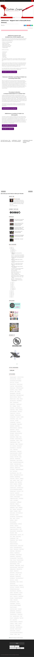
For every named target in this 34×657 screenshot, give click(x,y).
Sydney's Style (12, 610)
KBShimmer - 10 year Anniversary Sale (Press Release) (16, 280)
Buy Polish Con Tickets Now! (8, 128)
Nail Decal (11, 520)
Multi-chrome (12, 514)
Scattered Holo (18, 576)
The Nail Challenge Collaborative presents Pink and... (17, 261)
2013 (11, 295)
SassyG (17, 574)
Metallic (11, 511)
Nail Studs (20, 523)
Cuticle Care (18, 422)
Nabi (11, 518)
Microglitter (15, 511)
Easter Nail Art (12, 436)
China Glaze (12, 407)
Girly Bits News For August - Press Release (17, 275)
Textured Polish (12, 612)
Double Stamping (13, 431)
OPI (22, 534)
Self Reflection (12, 578)
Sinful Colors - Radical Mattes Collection (17, 263)
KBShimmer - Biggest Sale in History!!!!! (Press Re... (16, 259)
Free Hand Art (19, 445)
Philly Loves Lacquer (13, 541)
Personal (20, 540)
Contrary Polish (12, 416)
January (12, 289)
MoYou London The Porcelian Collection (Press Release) (17, 267)
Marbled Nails (12, 507)
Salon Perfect (12, 572)
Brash (11, 402)
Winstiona (18, 630)
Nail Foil (16, 520)
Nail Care (17, 518)
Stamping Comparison (18, 598)
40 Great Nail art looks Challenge (15, 380)
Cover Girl (18, 416)
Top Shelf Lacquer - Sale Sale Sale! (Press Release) (6, 141)
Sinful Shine (17, 587)
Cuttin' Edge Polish (13, 424)
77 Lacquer (17, 382)
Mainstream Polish (13, 505)
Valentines (12, 623)
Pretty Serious (12, 556)
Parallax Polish (12, 540)
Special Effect (16, 592)
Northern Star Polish (13, 534)
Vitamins (20, 623)
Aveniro (16, 389)
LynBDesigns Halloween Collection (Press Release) (28, 141)
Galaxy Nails (19, 451)
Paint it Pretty (18, 536)
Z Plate (15, 634)
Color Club (18, 413)
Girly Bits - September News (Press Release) (17, 256)
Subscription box (13, 601)
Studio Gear (15, 599)
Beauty (19, 391)
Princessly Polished (13, 558)
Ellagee (17, 436)
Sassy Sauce (12, 574)
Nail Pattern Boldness (13, 523)
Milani (19, 511)
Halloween (21, 465)
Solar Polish (19, 590)
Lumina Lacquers (13, 502)
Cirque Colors (12, 409)
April (12, 285)
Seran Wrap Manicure (19, 578)
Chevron (18, 406)
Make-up (18, 505)
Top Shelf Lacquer (16, 616)
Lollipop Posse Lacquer (14, 498)
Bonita (21, 398)
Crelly (17, 418)
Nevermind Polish (13, 531)
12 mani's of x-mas (20, 377)
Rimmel (22, 565)
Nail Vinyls (11, 525)
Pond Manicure (16, 552)
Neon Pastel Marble (14, 270)
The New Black (18, 612)
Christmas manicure (18, 407)
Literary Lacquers (17, 496)
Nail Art (14, 518)
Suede (18, 601)
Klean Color (20, 482)
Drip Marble (12, 433)
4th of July (12, 382)
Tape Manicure (18, 610)
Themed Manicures (13, 614)
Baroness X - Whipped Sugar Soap (16, 278)
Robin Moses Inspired (13, 567)
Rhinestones (12, 565)
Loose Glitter (21, 498)
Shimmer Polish (12, 583)
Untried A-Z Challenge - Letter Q (16, 269)
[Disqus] (17, 155)
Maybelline (20, 507)
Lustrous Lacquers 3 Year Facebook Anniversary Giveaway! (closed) (18, 224)
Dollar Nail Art (12, 429)
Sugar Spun (18, 603)
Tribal (21, 616)
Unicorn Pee (15, 619)
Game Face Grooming (13, 453)
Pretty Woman (18, 556)
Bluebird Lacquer (13, 398)
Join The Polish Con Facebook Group (9, 125)
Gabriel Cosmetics (13, 451)
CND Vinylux (20, 411)
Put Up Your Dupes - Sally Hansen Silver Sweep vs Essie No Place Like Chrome (19, 228)
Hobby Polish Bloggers (19, 469)
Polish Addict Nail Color (18, 547)
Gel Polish (20, 453)
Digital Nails (20, 427)
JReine (18, 480)
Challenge (14, 406)
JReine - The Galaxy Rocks (15, 273)
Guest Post (12, 465)
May (12, 284)
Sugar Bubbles (12, 603)
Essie (20, 436)
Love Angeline (15, 500)
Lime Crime (18, 491)
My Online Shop (12, 516)
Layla (16, 485)
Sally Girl (11, 570)
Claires (17, 409)
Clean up (20, 409)
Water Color (12, 625)
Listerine (11, 496)
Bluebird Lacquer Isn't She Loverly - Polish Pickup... (17, 277)
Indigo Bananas (17, 476)
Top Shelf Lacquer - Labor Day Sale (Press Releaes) (17, 258)
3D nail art (19, 378)
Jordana (14, 480)
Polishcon (11, 552)
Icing (17, 473)
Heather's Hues (17, 467)
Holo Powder (15, 471)
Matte (17, 507)
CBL (10, 406)
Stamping (11, 598)
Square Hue (15, 596)
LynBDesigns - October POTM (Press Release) (16, 141)
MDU (11, 509)
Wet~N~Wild (12, 628)
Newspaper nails (19, 531)
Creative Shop (12, 418)
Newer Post (3, 191)
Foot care (14, 445)
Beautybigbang (12, 393)
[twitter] (3, 1)
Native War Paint (13, 527)
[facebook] (1, 1)
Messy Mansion (19, 509)
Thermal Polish (20, 614)
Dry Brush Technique (18, 433)
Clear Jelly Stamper (13, 411)
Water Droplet (17, 625)
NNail (16, 532)
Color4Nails (12, 415)
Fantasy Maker (12, 440)
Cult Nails (16, 420)
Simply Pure (21, 585)
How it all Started (13, 473)
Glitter (20, 456)
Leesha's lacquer (13, 487)
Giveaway (11, 456)
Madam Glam (12, 503)
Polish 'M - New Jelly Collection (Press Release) (16, 265)
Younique (11, 634)
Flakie (16, 444)
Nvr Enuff (19, 534)
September (13, 250)
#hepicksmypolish (13, 377)
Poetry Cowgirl (20, 545)
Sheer (18, 581)
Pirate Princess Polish (13, 545)
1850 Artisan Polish (13, 378)
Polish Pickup (21, 549)
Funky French (15, 449)
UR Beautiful (20, 621)
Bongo (18, 398)
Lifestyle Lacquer (13, 491)
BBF (15, 391)
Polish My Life (16, 549)
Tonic (11, 616)
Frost (11, 449)
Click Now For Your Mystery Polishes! (9, 71)
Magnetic (17, 503)
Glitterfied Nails (17, 458)
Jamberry (21, 478)
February (12, 288)
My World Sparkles (19, 516)
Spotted (21, 592)
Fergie (21, 440)
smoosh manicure (13, 590)
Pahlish (14, 536)
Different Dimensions (13, 427)
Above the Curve (13, 384)
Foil (10, 445)
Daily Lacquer (19, 424)
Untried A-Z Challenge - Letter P (15, 274)
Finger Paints (12, 444)
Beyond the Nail (12, 395)
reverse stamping (13, 563)
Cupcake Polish (12, 422)
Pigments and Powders (14, 543)
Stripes (11, 599)
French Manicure (13, 447)
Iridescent (17, 478)
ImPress (11, 474)
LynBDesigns (19, 502)
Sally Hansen (16, 570)
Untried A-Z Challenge (13, 621)
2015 (11, 293)
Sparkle (11, 592)
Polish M (11, 549)
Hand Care (12, 467)
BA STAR (20, 389)
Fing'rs (19, 442)
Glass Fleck (16, 456)
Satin (20, 574)
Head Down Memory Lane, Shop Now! (9, 108)
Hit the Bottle (12, 469)
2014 (11, 294)
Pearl (17, 540)
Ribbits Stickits (17, 565)
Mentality (14, 509)
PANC (17, 538)
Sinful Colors (12, 587)
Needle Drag (19, 527)
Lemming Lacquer (20, 487)
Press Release (12, 554)
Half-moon (16, 465)
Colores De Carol (18, 415)
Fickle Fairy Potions (13, 442)
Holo (11, 471)
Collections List (12, 413)
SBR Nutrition (12, 576)
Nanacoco (16, 525)
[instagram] (4, 1)
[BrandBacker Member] (17, 346)
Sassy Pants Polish (19, 572)
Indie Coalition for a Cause (18, 474)
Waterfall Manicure (19, 627)
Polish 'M (11, 547)
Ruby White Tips (19, 569)
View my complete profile (13, 205)
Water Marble (12, 627)
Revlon (18, 563)
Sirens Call (22, 587)
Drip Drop (18, 431)
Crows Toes (12, 420)
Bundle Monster (15, 402)
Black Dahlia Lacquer (20, 395)
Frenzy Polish (19, 447)
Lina (22, 491)
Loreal (11, 500)
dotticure (17, 429)
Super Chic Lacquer (13, 607)
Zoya (19, 634)
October (12, 249)
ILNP (20, 473)
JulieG (21, 480)
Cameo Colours (12, 404)
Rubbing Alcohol (12, 569)
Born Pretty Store (13, 400)
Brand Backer (19, 400)
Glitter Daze (12, 458)
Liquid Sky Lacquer (19, 494)
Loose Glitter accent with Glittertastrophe (17, 268)
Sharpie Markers (12, 581)
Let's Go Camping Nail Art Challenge (16, 489)
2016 (11, 292)
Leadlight (19, 485)
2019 (11, 247)
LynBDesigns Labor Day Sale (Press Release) (16, 253)
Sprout (11, 596)
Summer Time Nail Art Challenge (15, 605)
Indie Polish (12, 476)
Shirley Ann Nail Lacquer (14, 585)
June (12, 283)
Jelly (11, 480)
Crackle (22, 416)
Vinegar (16, 623)
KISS (16, 482)
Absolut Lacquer (19, 384)
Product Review (20, 558)
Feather (17, 440)
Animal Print (12, 389)
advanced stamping (18, 386)
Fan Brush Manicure (18, 438)
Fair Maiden (12, 438)
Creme (20, 418)
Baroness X (12, 391)
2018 (11, 248)
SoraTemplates (6, 654)
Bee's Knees (18, 393)
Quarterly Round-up (13, 561)
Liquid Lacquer (12, 494)
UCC (11, 619)
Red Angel (19, 561)
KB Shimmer (12, 482)
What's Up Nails (12, 630)
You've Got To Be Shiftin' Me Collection (16, 632)
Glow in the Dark (19, 460)
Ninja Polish (12, 532)
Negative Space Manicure (14, 529)
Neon (20, 529)
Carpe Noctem (18, 404)
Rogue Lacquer (20, 567)
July (12, 282)
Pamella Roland (12, 538)
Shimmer (21, 581)
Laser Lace (12, 485)
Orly (11, 536)
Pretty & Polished (18, 554)
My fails (17, 514)
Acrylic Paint (12, 386)
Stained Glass (21, 596)
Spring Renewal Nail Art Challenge (15, 594)
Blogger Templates (16, 654)
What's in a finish (18, 628)
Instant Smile (12, 478)
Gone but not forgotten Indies (18, 462)
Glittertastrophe (12, 460)
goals (11, 462)
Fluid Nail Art (21, 444)
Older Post (30, 191)
